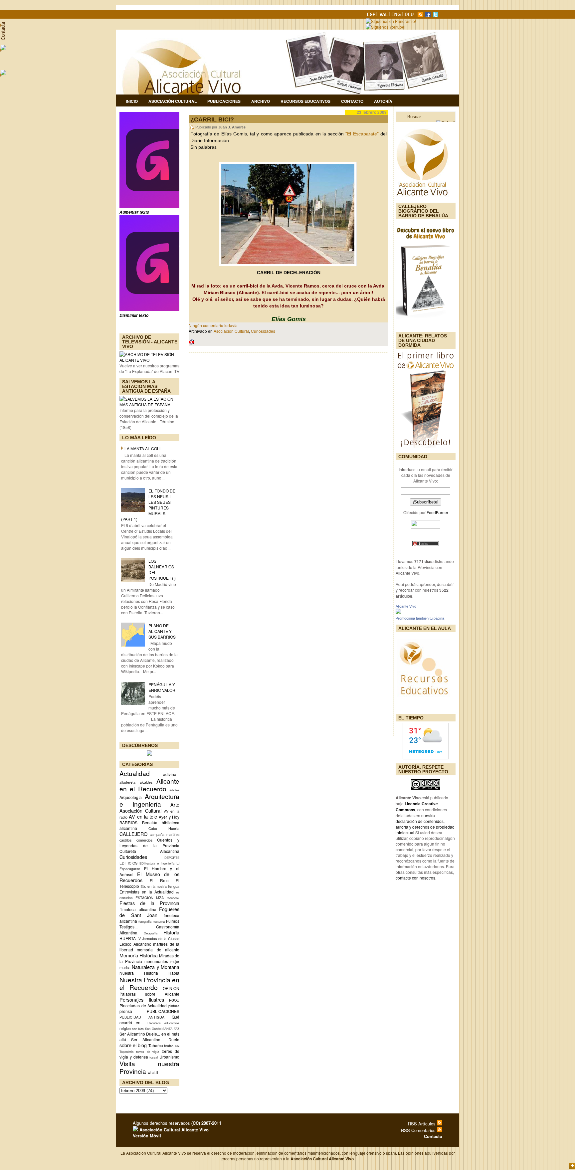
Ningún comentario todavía (213, 325)
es (177, 892)
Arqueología (130, 797)
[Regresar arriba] (572, 1166)
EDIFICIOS (128, 863)
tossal (153, 1057)
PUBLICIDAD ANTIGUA (141, 1017)
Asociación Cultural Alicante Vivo (173, 1129)
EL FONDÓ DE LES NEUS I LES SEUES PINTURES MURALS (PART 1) (148, 505)
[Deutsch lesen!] (410, 15)
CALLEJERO (133, 833)
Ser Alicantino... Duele (155, 1039)
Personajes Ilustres (141, 999)
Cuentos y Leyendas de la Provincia (149, 842)
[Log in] (135, 1129)
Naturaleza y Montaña (155, 966)
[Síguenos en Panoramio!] (391, 21)
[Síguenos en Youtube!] (386, 27)
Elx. (143, 886)
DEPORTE (171, 857)
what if (153, 1072)
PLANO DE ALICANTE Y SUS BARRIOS (162, 631)
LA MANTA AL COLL (143, 448)
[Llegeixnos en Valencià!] (384, 15)
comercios (144, 840)
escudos (125, 897)
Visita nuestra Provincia (149, 1067)
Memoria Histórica (138, 955)
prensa (125, 1011)
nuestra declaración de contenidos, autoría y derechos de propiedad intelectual (425, 824)
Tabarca (155, 1045)
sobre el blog (133, 1045)
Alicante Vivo (406, 606)
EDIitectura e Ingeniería (156, 863)
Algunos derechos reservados (177, 1123)
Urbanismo (169, 1057)
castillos (125, 840)
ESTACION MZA (149, 897)
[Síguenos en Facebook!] (428, 15)
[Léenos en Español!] (372, 15)
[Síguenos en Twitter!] (436, 15)
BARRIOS (128, 822)
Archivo (260, 101)
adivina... (171, 774)
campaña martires (164, 834)
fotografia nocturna (151, 921)
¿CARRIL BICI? (212, 119)
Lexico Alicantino (135, 944)
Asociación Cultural (172, 101)
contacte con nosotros (415, 877)
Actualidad (134, 773)
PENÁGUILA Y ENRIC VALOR (161, 687)
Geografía (150, 933)
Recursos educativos (163, 1023)
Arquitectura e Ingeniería (149, 800)
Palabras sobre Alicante (149, 994)
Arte (174, 804)
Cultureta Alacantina (149, 851)
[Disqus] (288, 445)
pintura (173, 1005)
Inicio (132, 101)
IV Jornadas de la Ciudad (158, 938)
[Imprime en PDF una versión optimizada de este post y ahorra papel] (191, 343)
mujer (174, 961)
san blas (138, 1028)
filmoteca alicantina (137, 909)
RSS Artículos (422, 1123)
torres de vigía (147, 1051)
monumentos (156, 961)
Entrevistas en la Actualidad (146, 891)
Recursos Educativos (305, 101)
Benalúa (149, 822)
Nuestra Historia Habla (149, 973)
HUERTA (127, 938)
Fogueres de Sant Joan (149, 911)
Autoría (383, 101)
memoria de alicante (158, 949)
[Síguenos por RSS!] (421, 15)
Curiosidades (133, 856)
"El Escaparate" (361, 133)
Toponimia (126, 1051)
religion (125, 1028)
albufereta (127, 782)
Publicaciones (224, 101)
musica (124, 967)
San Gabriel (153, 1028)
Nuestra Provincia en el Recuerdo (149, 983)
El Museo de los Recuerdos (149, 877)
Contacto (352, 101)
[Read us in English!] (397, 15)
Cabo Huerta (163, 828)
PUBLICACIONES (163, 1011)
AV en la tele (143, 816)
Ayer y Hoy (169, 817)
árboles (174, 790)
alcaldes (146, 782)
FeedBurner (437, 512)
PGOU (174, 1000)
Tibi (176, 1046)
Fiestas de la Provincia (149, 902)
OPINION (171, 988)
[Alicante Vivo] (398, 612)
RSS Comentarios (419, 1130)
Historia (171, 932)
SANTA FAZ (170, 1028)
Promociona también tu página (420, 618)
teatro (168, 1045)
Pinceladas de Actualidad (143, 1005)
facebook (173, 897)
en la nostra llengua (163, 886)
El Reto (159, 880)
